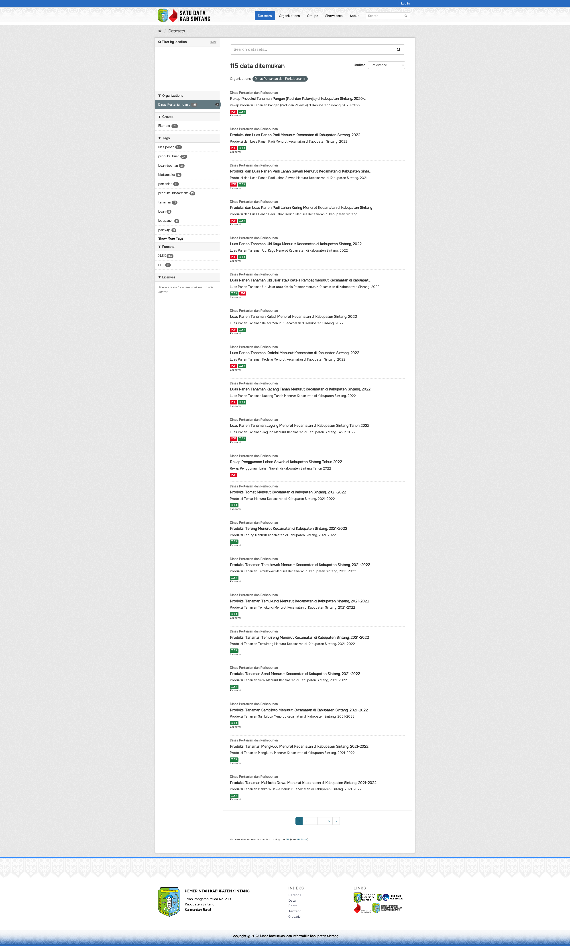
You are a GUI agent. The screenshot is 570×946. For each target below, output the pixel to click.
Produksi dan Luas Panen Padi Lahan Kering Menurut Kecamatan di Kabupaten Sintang (301, 207)
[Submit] (406, 15)
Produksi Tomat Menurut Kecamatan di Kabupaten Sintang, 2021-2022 (288, 492)
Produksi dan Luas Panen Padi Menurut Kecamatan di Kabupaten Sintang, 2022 (295, 135)
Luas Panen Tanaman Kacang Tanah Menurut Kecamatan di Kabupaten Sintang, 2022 (300, 389)
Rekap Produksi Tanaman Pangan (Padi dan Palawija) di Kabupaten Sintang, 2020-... (298, 98)
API (287, 839)
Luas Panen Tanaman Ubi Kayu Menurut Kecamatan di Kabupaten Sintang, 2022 (296, 244)
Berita (292, 906)
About (354, 16)
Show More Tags (170, 238)
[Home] (160, 31)
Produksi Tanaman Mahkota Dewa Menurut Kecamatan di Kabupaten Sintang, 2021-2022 (303, 782)
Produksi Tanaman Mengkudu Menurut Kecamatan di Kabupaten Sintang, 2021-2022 (299, 746)
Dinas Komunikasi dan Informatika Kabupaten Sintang (299, 936)
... (321, 821)
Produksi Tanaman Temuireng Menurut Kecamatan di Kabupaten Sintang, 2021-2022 (299, 637)
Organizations (289, 16)
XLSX (242, 111)
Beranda (294, 895)
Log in (405, 3)
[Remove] (304, 78)
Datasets (265, 16)
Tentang (294, 911)
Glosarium (295, 916)
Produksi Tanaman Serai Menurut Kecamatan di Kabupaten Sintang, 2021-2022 (295, 673)
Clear (213, 42)
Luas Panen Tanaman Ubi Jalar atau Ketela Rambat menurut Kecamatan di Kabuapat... (300, 280)
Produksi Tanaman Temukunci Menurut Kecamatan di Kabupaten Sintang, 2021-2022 (299, 601)
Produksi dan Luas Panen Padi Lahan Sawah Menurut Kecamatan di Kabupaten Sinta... (300, 171)
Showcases (334, 16)
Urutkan (359, 65)
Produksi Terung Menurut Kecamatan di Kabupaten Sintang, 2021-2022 (288, 528)
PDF (233, 111)
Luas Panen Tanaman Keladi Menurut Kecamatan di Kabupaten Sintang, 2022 (293, 316)
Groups (312, 16)
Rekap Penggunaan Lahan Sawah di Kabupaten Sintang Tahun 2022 (286, 462)
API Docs (301, 839)
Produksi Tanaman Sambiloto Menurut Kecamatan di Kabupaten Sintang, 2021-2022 (299, 710)
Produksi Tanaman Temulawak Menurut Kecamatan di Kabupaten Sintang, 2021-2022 (300, 564)
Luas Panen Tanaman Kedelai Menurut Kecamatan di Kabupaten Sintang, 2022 (294, 353)
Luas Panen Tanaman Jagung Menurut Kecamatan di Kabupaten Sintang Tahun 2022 (299, 425)
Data (292, 900)
